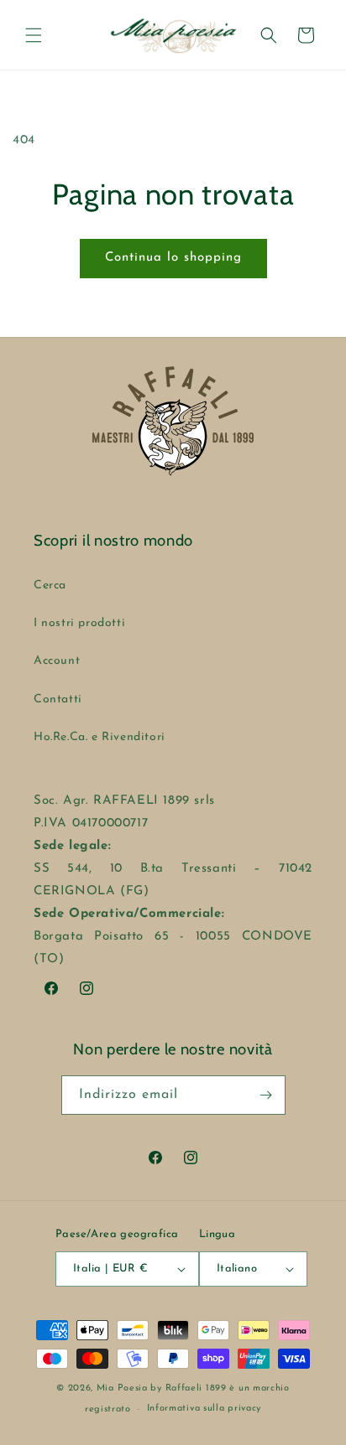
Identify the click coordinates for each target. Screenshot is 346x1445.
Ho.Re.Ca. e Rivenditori (99, 737)
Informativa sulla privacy (204, 1408)
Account (57, 661)
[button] (33, 35)
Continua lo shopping (173, 257)
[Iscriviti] (266, 1095)
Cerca (50, 585)
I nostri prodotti (79, 623)
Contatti (58, 699)
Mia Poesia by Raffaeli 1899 (162, 1388)
